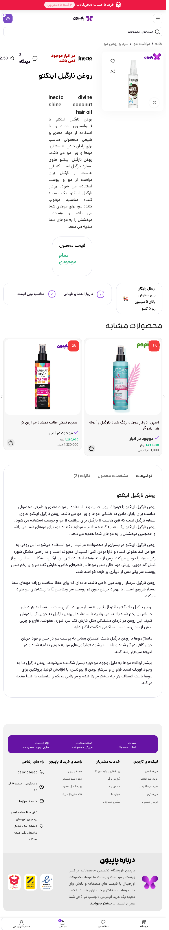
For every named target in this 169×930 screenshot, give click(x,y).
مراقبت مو (141, 44)
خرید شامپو (151, 771)
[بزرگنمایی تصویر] (154, 103)
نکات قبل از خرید (72, 794)
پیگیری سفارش (111, 802)
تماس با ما (114, 786)
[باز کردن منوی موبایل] (158, 18)
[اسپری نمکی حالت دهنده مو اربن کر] (43, 377)
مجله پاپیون (75, 771)
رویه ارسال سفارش (71, 786)
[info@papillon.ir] (41, 801)
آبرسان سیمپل (150, 802)
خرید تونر (152, 794)
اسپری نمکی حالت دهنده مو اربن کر (49, 422)
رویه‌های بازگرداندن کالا (107, 771)
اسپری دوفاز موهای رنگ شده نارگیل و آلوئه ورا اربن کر (124, 425)
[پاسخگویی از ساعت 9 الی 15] (41, 787)
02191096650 (27, 773)
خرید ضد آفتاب (149, 779)
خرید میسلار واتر (148, 786)
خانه (158, 44)
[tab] (144, 476)
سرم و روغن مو (116, 44)
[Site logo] (83, 18)
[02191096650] (41, 772)
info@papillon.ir (27, 801)
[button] (91, 448)
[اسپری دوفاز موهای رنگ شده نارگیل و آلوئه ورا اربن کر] (123, 377)
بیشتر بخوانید (101, 903)
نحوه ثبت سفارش (71, 779)
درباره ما (115, 794)
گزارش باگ (114, 779)
